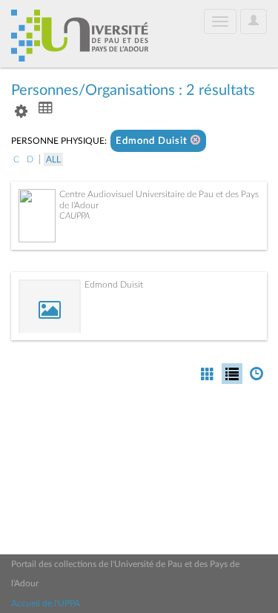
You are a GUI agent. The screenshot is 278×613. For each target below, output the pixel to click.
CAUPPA (74, 215)
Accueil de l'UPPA (45, 603)
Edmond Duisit (153, 141)
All (53, 159)
